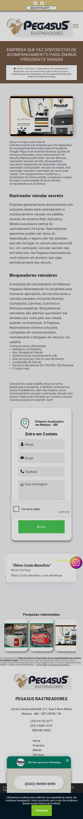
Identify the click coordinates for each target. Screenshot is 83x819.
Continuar (41, 810)
